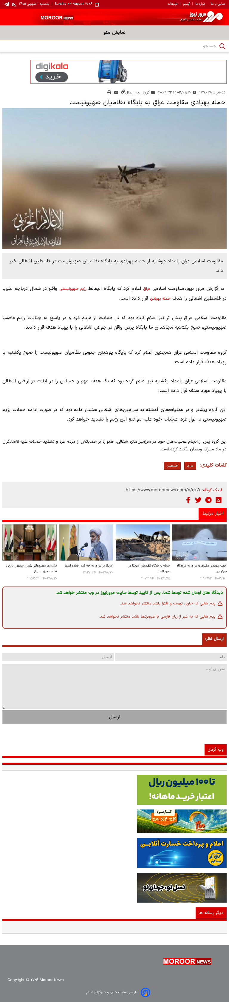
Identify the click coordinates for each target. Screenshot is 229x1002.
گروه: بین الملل (137, 92)
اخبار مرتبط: (213, 513)
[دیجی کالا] (114, 72)
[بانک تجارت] (114, 790)
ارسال (114, 717)
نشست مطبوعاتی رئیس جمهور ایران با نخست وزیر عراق (31, 568)
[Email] (116, 92)
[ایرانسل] (114, 888)
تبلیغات (172, 4)
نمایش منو (114, 32)
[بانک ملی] (114, 821)
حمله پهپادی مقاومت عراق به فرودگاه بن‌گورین (202, 568)
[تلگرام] (208, 500)
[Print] (109, 92)
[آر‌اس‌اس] (218, 500)
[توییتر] (198, 500)
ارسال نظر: (214, 638)
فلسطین (172, 465)
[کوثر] (114, 853)
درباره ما (200, 4)
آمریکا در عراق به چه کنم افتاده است (89, 565)
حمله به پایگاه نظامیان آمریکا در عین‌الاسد (149, 568)
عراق (146, 289)
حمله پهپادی (160, 299)
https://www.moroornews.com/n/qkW (163, 490)
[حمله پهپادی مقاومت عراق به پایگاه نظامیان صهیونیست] (114, 178)
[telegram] (6, 4)
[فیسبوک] (188, 500)
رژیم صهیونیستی (72, 289)
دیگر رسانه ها (211, 912)
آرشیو (186, 4)
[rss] (14, 4)
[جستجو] (222, 46)
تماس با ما (218, 4)
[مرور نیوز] (114, 17)
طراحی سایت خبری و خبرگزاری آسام (111, 992)
